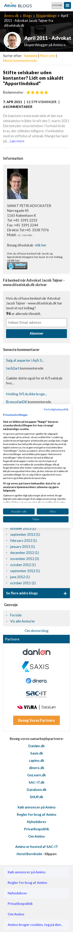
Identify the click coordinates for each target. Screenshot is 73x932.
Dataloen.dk (36, 789)
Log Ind (57, 5)
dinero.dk (36, 768)
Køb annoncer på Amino (37, 807)
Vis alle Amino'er (22, 621)
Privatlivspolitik (36, 829)
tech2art (13, 368)
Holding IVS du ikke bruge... (26, 394)
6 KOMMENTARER (17, 107)
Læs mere (17, 141)
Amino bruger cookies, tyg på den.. (35, 924)
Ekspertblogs (46, 16)
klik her (40, 245)
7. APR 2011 (12, 102)
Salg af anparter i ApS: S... (25, 360)
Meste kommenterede (20, 60)
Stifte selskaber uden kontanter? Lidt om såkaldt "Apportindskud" (33, 78)
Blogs (27, 16)
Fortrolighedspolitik (56, 409)
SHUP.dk (36, 797)
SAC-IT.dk (36, 782)
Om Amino (36, 836)
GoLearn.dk (36, 775)
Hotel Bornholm (29, 854)
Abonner (36, 333)
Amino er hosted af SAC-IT (36, 846)
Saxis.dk (36, 753)
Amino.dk (11, 16)
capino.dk (36, 760)
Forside (15, 615)
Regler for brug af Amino (36, 814)
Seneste (31, 56)
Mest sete (47, 56)
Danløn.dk (36, 746)
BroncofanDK (17, 402)
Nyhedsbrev (36, 822)
